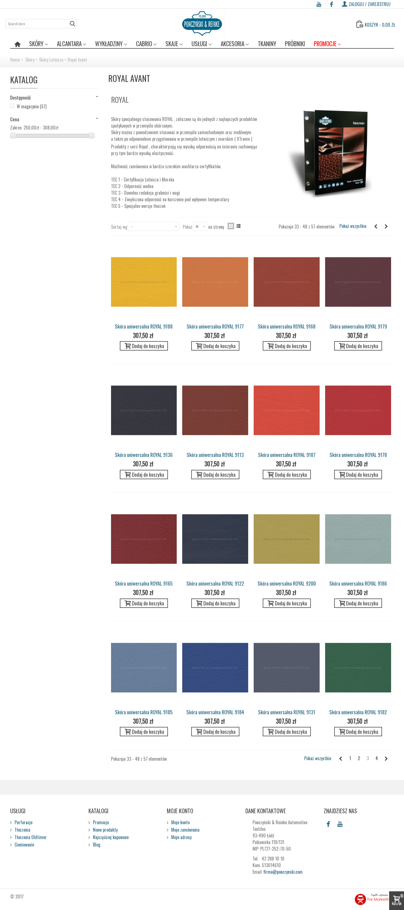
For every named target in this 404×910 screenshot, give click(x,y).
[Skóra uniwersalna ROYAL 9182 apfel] (358, 667)
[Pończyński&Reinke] (202, 23)
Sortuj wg (119, 227)
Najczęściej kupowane (110, 837)
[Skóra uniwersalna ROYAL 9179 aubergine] (358, 282)
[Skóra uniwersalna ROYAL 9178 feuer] (358, 410)
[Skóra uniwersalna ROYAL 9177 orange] (215, 282)
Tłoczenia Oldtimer (30, 837)
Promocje (325, 43)
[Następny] (386, 226)
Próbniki (295, 43)
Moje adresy (181, 837)
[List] (238, 226)
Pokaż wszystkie (352, 226)
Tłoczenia (21, 829)
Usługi (199, 43)
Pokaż (187, 227)
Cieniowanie (23, 844)
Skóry (36, 43)
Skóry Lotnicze (51, 59)
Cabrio (144, 43)
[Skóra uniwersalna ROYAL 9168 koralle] (287, 282)
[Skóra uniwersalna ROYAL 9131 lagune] (287, 667)
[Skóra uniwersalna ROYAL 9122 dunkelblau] (215, 539)
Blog (96, 844)
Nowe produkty (105, 829)
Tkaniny (267, 43)
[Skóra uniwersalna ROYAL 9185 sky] (144, 667)
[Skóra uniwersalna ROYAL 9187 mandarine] (287, 410)
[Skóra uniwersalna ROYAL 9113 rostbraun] (215, 410)
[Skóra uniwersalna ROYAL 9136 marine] (144, 410)
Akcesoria (232, 43)
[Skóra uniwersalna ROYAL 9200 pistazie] (287, 539)
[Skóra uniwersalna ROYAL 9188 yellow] (144, 282)
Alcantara (69, 43)
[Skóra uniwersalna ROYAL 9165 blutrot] (144, 539)
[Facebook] (331, 4)
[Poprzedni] (376, 226)
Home (15, 59)
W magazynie (31, 106)
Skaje (171, 43)
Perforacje (22, 822)
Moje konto (180, 822)
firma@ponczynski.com (283, 871)
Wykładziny (109, 43)
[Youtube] (319, 4)
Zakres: (16, 127)
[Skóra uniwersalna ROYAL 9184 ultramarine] (215, 667)
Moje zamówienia (185, 829)
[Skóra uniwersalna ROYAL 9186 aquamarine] (358, 539)
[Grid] (231, 226)
